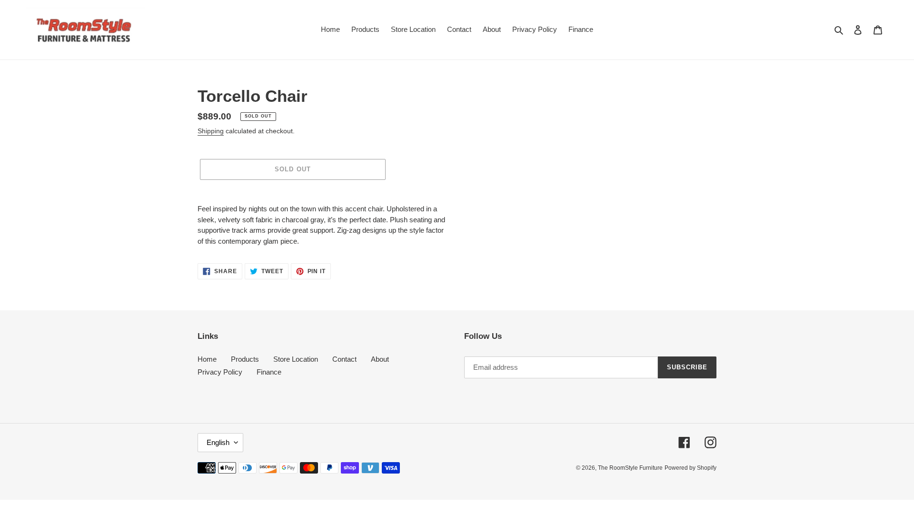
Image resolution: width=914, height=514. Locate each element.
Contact (344, 359)
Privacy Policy (220, 372)
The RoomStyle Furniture (630, 468)
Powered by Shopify (690, 468)
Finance (269, 372)
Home (207, 359)
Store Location (295, 359)
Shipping (211, 131)
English (218, 442)
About (380, 359)
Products (245, 359)
